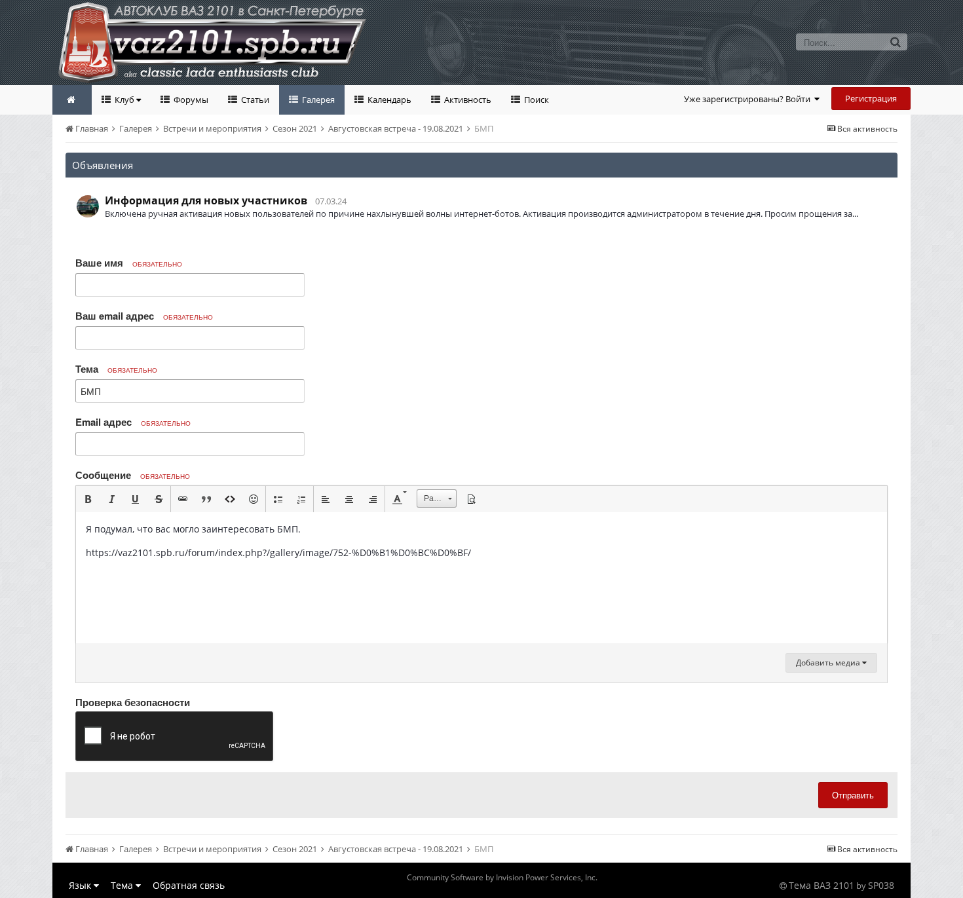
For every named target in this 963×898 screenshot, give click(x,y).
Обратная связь (189, 885)
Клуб (124, 99)
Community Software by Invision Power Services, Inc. (502, 877)
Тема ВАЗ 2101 (821, 885)
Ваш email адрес (144, 316)
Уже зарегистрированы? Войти (749, 99)
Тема (116, 369)
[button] (88, 499)
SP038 (881, 885)
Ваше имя (128, 262)
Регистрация (871, 98)
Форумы (190, 99)
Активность (466, 99)
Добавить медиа (829, 662)
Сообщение (132, 475)
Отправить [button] (853, 795)
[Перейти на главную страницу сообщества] (72, 100)
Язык (81, 885)
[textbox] (481, 577)
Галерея (317, 99)
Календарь (388, 99)
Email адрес (133, 422)
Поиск (535, 99)
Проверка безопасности (132, 701)
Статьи (254, 99)
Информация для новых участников (206, 200)
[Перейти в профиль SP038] (88, 206)
